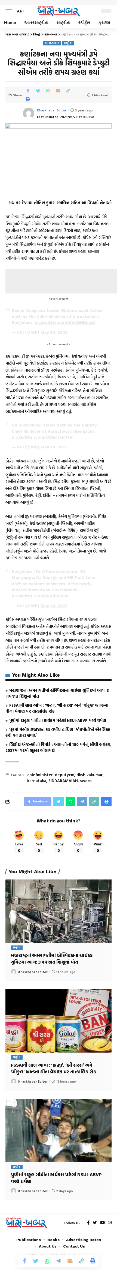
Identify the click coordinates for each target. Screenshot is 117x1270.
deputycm (64, 775)
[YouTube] (102, 1223)
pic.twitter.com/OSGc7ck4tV (42, 437)
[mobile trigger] (10, 11)
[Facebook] (88, 1223)
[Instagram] (110, 1223)
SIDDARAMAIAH (63, 781)
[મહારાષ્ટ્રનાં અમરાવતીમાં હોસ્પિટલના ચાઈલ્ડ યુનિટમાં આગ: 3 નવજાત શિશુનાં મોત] (58, 911)
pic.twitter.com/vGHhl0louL (41, 596)
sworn (86, 781)
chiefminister (40, 775)
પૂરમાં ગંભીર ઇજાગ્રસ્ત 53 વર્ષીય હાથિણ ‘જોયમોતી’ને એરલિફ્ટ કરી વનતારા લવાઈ (57, 732)
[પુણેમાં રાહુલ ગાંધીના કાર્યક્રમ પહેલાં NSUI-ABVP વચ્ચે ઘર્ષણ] (58, 1130)
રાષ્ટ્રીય (68, 43)
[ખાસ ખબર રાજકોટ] (58, 11)
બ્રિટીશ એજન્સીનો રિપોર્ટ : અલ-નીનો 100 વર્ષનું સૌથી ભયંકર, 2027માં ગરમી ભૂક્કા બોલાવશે (58, 747)
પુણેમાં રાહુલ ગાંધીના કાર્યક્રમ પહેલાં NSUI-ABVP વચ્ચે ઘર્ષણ (57, 720)
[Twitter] (95, 1223)
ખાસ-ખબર (52, 43)
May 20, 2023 (54, 332)
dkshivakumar (89, 775)
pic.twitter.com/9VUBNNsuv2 (65, 322)
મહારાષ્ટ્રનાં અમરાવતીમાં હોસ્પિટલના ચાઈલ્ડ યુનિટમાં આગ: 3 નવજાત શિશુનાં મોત (57, 693)
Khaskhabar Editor (51, 110)
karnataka (36, 781)
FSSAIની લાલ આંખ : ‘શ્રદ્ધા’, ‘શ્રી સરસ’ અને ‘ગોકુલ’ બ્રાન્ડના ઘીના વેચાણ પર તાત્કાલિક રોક (56, 708)
